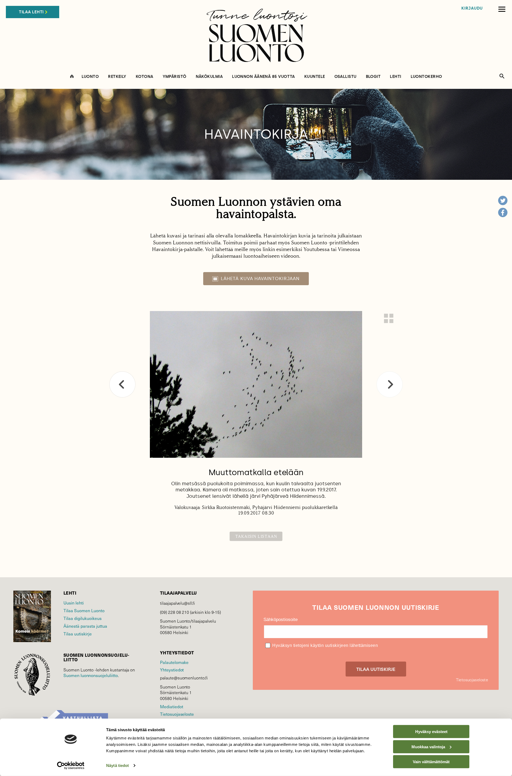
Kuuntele (314, 77)
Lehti (395, 77)
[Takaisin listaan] (388, 318)
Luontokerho (426, 77)
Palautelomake (174, 662)
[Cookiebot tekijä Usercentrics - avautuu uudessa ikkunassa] (70, 766)
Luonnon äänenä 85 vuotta (263, 77)
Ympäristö (174, 77)
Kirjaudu (472, 8)
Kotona (144, 77)
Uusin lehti (73, 602)
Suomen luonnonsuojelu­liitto (90, 675)
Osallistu (345, 77)
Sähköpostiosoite (280, 619)
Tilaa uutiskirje (77, 633)
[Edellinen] (122, 384)
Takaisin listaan (256, 536)
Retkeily (117, 77)
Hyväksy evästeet (431, 731)
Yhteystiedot (172, 669)
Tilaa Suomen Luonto (84, 610)
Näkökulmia (209, 77)
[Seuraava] (390, 384)
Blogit (373, 77)
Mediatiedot (171, 706)
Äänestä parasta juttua (85, 626)
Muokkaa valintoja (428, 746)
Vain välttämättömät (431, 761)
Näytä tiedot (117, 765)
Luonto (90, 77)
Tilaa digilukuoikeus (82, 618)
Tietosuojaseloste (177, 714)
